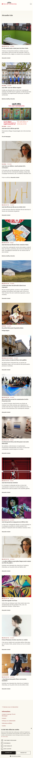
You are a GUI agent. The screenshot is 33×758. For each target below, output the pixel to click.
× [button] (31, 728)
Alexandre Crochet (6, 58)
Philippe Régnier (5, 330)
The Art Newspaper (6, 136)
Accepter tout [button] (8, 752)
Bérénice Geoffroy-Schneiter (8, 99)
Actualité (12, 46)
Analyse (9, 126)
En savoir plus (4, 736)
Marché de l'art (5, 46)
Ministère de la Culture (7, 358)
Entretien (9, 164)
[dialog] (16, 742)
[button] (16, 756)
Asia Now (4, 85)
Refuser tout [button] (23, 752)
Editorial (4, 326)
